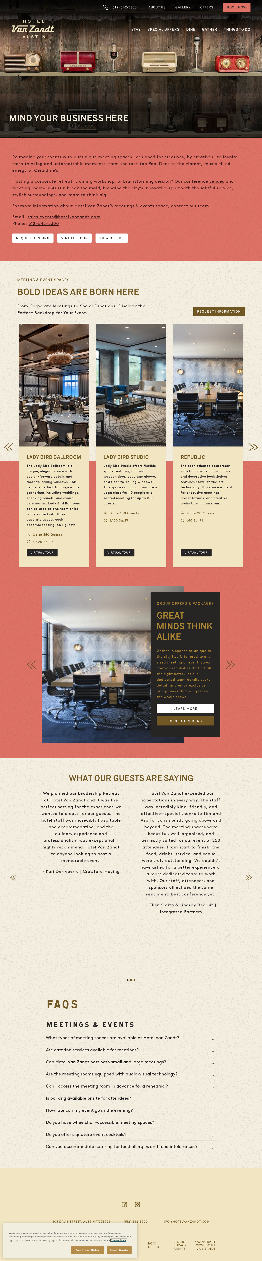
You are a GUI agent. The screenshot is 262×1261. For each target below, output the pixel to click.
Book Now (237, 7)
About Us (157, 7)
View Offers (111, 238)
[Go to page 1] (128, 980)
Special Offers (163, 29)
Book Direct (154, 1245)
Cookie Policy (118, 1240)
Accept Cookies (119, 1250)
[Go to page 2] (131, 980)
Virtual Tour (74, 238)
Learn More (185, 708)
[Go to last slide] (9, 447)
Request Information (219, 311)
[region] (70, 1240)
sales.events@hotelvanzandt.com (64, 216)
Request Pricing (33, 238)
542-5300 (48, 223)
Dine (190, 29)
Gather (209, 29)
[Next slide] (253, 447)
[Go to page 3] (134, 980)
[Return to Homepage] (33, 29)
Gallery (183, 7)
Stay (136, 29)
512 (32, 223)
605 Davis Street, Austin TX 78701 (81, 1221)
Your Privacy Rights (180, 1245)
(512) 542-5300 (124, 7)
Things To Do (237, 29)
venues (216, 181)
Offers (206, 7)
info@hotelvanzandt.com (186, 1221)
